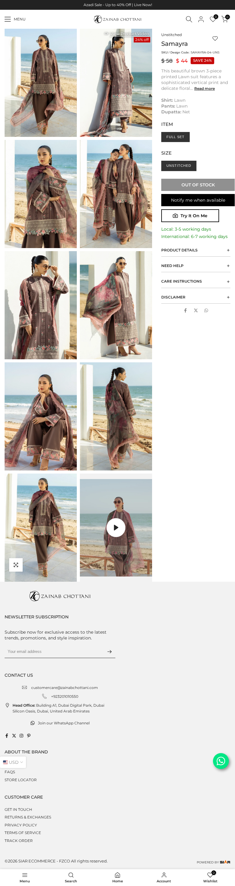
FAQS (10, 772)
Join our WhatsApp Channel (64, 723)
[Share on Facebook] (185, 310)
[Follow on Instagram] (21, 735)
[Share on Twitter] (196, 310)
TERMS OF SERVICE (23, 832)
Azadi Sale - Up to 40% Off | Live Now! (117, 4)
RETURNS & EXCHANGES (28, 817)
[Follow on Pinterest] (29, 735)
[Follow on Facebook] (7, 735)
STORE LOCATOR (21, 780)
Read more (204, 88)
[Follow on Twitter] (14, 735)
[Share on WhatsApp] (206, 310)
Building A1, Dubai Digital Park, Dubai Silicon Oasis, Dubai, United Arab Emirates (58, 708)
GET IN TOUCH (18, 809)
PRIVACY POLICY (21, 825)
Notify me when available (198, 200)
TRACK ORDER (19, 840)
